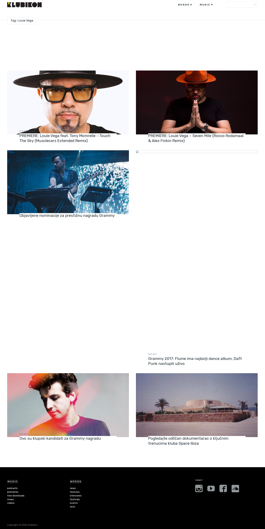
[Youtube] (211, 489)
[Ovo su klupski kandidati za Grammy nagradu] (68, 405)
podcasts (12, 488)
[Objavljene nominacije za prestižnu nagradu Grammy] (68, 182)
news (23, 211)
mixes (10, 499)
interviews (76, 495)
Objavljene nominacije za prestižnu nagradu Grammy (67, 215)
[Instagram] (199, 489)
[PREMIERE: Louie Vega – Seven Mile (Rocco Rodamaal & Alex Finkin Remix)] (197, 102)
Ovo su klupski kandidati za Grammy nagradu (60, 438)
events (74, 503)
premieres (28, 131)
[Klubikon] (24, 4)
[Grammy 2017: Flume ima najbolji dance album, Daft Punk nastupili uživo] (197, 253)
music (205, 4)
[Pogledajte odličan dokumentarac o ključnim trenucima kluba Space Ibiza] (197, 405)
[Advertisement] (132, 46)
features (75, 491)
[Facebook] (223, 489)
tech (72, 506)
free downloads (15, 495)
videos (10, 503)
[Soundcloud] (235, 489)
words (184, 4)
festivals (75, 499)
